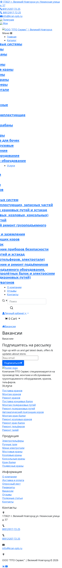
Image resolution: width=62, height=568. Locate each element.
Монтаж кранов (11, 394)
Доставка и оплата (13, 480)
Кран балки (9, 462)
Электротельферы (13, 440)
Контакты (8, 501)
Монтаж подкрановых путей (19, 405)
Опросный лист (11, 483)
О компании (9, 476)
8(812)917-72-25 (11, 529)
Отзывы (7, 494)
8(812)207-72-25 (11, 538)
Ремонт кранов (11, 397)
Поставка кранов (12, 390)
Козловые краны (12, 455)
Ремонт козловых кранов (17, 419)
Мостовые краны (12, 451)
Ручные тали (9, 444)
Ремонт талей (10, 430)
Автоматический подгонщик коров (23, 412)
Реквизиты (8, 487)
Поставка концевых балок (17, 401)
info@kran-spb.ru (12, 548)
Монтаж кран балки (14, 415)
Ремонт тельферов (13, 426)
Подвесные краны (12, 466)
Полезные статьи (12, 498)
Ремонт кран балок (13, 423)
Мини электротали (13, 448)
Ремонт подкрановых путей (18, 408)
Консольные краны (13, 458)
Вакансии (10, 326)
